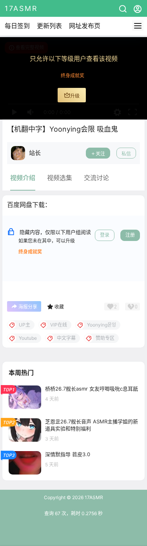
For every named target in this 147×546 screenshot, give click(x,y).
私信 (126, 154)
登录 (104, 235)
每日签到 (17, 26)
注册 (130, 235)
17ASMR (93, 497)
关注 (100, 154)
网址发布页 (84, 26)
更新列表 (49, 26)
